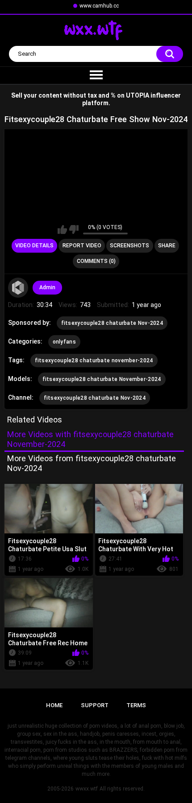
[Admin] (18, 288)
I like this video (62, 229)
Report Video (82, 245)
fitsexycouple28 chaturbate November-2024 (101, 379)
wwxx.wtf (86, 789)
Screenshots (129, 245)
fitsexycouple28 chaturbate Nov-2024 (112, 323)
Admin (47, 287)
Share (166, 245)
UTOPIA (137, 95)
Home (54, 705)
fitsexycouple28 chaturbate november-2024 (94, 360)
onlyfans (64, 342)
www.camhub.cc (99, 6)
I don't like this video (74, 229)
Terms (136, 705)
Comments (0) (96, 261)
